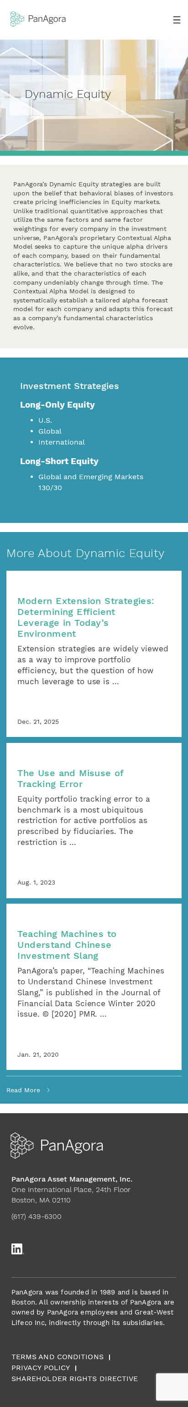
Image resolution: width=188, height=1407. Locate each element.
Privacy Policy (40, 1367)
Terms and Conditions (57, 1356)
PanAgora (38, 16)
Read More (23, 1090)
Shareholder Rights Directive (74, 1378)
